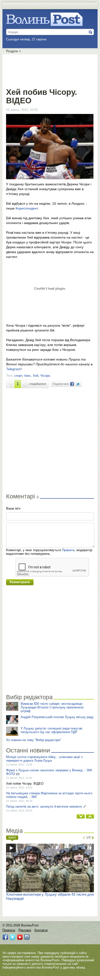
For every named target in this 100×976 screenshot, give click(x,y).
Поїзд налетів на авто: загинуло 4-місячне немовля (44, 806)
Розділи (13, 51)
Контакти (41, 930)
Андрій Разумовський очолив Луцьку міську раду (57, 717)
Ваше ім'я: (13, 508)
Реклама (24, 930)
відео (12, 837)
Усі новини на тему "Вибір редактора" (33, 740)
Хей (35, 375)
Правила (68, 550)
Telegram (13, 369)
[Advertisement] (50, 70)
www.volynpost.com (16, 956)
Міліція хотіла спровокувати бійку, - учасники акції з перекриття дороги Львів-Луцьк (44, 758)
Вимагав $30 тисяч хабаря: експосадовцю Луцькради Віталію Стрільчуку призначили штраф (52, 707)
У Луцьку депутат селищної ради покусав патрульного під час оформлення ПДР (51, 730)
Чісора (45, 375)
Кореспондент (27, 208)
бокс (27, 375)
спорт (18, 375)
